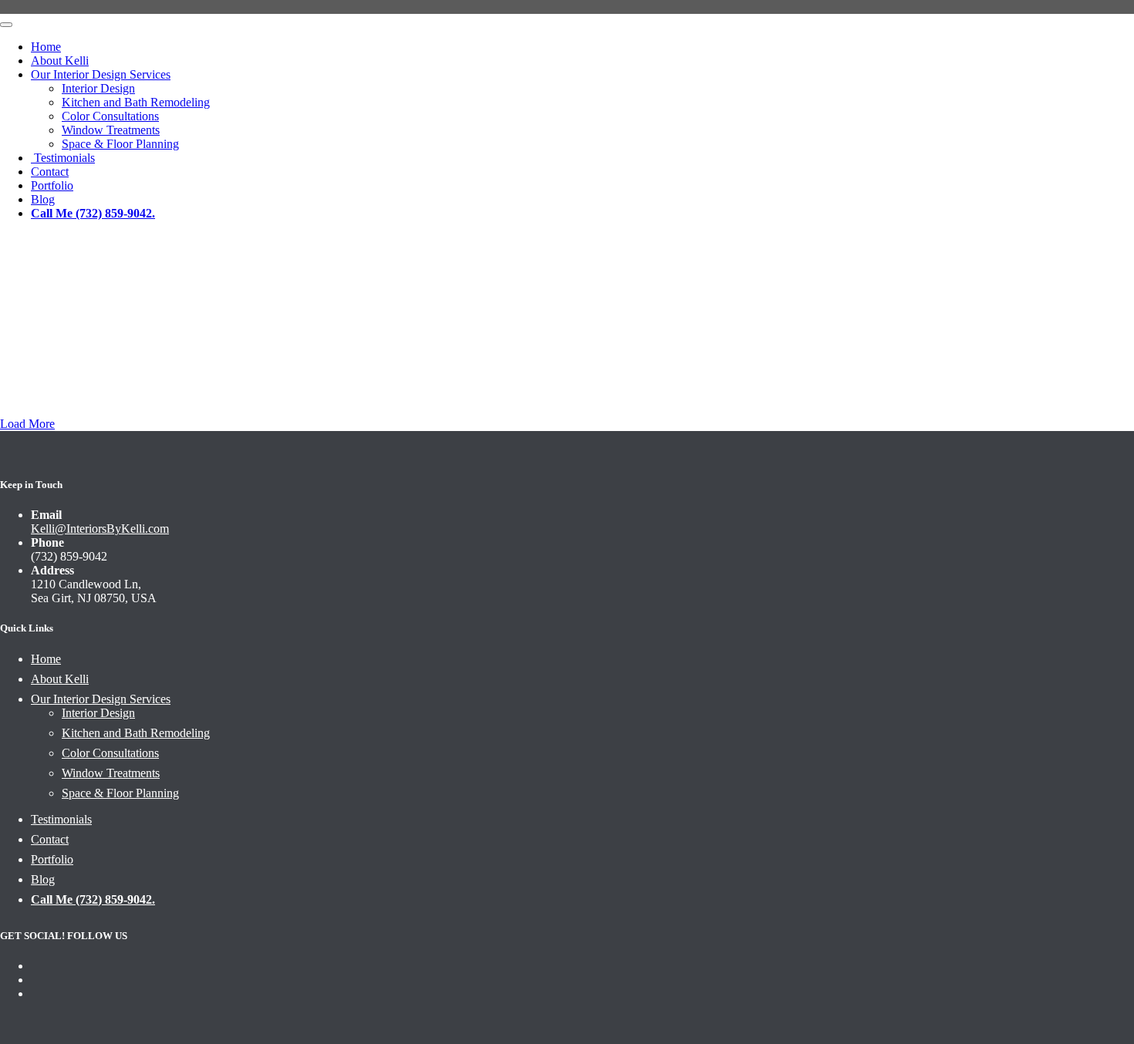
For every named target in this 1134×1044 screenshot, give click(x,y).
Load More (27, 423)
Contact (50, 839)
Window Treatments (111, 129)
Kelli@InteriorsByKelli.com (100, 528)
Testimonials (63, 157)
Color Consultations (110, 116)
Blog (43, 879)
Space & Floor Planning (120, 143)
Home (46, 46)
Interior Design (98, 88)
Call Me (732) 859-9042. (93, 899)
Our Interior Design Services (100, 74)
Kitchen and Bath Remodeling (136, 102)
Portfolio (52, 859)
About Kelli (60, 60)
